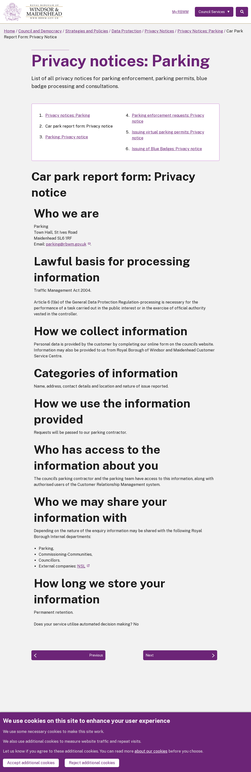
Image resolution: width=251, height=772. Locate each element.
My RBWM (180, 12)
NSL (81, 566)
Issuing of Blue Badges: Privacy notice (167, 148)
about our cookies (151, 751)
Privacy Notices (159, 31)
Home (9, 31)
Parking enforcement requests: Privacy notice (168, 118)
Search (242, 12)
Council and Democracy (40, 31)
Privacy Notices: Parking (200, 31)
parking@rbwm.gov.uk (66, 244)
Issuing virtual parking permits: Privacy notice (168, 135)
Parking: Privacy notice (66, 137)
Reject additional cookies (92, 762)
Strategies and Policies (86, 31)
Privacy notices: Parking (67, 115)
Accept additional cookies (31, 762)
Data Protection (126, 31)
